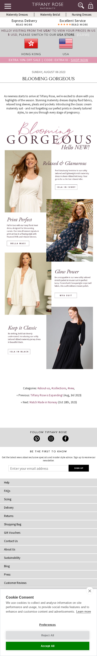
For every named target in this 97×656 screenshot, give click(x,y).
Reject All (47, 635)
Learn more (83, 611)
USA (66, 54)
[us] (66, 50)
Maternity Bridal (50, 15)
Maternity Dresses (17, 15)
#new (71, 388)
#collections (58, 388)
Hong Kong (31, 54)
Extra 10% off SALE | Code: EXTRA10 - (48, 60)
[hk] (31, 50)
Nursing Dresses (81, 15)
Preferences (47, 624)
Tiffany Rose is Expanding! (46, 395)
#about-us (43, 388)
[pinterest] (37, 438)
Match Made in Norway (43, 402)
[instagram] (51, 438)
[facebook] (65, 438)
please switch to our (46, 35)
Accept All (48, 646)
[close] (89, 591)
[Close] (83, 35)
